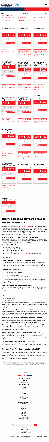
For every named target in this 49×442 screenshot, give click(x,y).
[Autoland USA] (7, 4)
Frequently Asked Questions (24, 396)
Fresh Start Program (24, 419)
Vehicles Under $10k (24, 406)
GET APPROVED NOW (24, 384)
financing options (28, 226)
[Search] (35, 425)
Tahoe (36, 273)
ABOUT (24, 393)
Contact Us (24, 398)
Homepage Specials (24, 389)
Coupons (24, 391)
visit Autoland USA (42, 357)
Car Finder (24, 412)
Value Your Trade (24, 413)
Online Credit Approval (24, 417)
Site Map (23, 436)
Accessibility (10, 436)
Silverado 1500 (26, 253)
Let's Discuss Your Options (24, 418)
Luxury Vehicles (24, 404)
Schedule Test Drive (24, 411)
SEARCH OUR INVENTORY (24, 402)
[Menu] (46, 4)
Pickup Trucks (24, 408)
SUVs (24, 407)
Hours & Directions (24, 397)
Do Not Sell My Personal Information (34, 436)
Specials (24, 409)
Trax (21, 273)
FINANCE (24, 415)
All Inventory (24, 403)
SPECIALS (24, 387)
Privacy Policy (17, 436)
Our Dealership (24, 394)
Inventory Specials (24, 388)
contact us (5, 358)
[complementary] (45, 438)
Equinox (18, 252)
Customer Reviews (24, 399)
